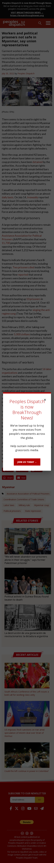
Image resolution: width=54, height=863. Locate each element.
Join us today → (27, 462)
